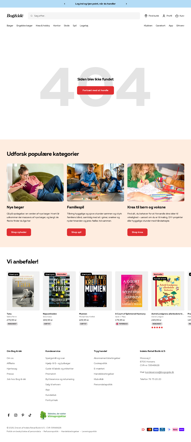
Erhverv (180, 25)
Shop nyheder (19, 232)
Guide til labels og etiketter (59, 368)
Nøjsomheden (50, 314)
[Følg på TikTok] (30, 415)
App (171, 25)
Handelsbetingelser (104, 373)
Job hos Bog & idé (16, 379)
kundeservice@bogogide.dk (159, 372)
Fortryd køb (51, 400)
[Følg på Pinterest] (23, 415)
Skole (66, 25)
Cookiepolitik (100, 363)
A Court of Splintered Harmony (130, 314)
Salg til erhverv (53, 384)
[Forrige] (64, 4)
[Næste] (126, 4)
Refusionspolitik (51, 431)
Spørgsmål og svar (55, 358)
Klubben (148, 25)
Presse (10, 373)
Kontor (57, 25)
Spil (74, 25)
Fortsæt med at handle (95, 90)
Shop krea (137, 232)
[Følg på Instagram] (16, 415)
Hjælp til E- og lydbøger (57, 363)
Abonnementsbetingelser (107, 358)
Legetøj (84, 25)
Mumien (83, 314)
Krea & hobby (43, 25)
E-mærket (99, 368)
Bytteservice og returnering (59, 379)
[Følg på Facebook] (8, 415)
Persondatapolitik (103, 384)
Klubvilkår (99, 379)
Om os (10, 358)
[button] (157, 327)
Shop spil (76, 232)
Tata (9, 314)
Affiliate (11, 363)
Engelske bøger (24, 25)
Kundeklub (50, 395)
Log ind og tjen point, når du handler (95, 3)
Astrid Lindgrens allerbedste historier (167, 314)
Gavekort (160, 25)
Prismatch (50, 373)
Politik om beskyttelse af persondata (24, 431)
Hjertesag (12, 368)
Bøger (10, 25)
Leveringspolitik (89, 431)
